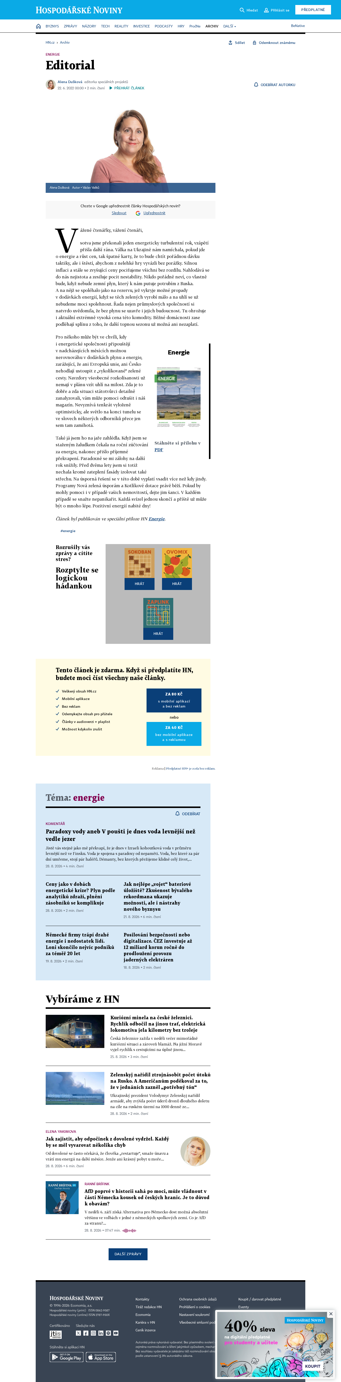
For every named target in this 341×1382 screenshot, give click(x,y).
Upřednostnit (155, 213)
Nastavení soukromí (194, 1315)
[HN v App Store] (101, 1357)
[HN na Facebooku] (85, 1333)
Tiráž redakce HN (149, 1307)
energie (89, 798)
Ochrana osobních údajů (198, 1299)
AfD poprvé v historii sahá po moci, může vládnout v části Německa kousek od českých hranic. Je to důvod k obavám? (147, 1197)
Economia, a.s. (81, 1305)
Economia (143, 1315)
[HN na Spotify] (108, 1333)
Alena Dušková (70, 82)
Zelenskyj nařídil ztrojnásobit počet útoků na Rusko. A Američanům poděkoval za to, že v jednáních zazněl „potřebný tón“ (160, 1081)
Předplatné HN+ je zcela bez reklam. (190, 768)
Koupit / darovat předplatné (259, 1299)
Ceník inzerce (146, 1330)
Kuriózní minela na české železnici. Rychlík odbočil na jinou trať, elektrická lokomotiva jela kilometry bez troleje (157, 1024)
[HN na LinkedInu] (100, 1333)
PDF (159, 449)
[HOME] (38, 26)
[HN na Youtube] (115, 1333)
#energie (68, 531)
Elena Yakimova (61, 1131)
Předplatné (313, 9)
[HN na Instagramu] (93, 1333)
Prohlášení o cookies (194, 1307)
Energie (157, 518)
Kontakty (142, 1299)
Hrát (140, 583)
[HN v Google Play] (66, 1357)
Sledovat (119, 213)
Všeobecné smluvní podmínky (202, 1322)
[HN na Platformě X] (78, 1333)
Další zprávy (128, 1254)
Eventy (243, 1307)
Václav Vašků (91, 187)
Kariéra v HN (145, 1322)
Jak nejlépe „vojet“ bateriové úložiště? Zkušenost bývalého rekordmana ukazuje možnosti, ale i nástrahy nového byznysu (158, 897)
